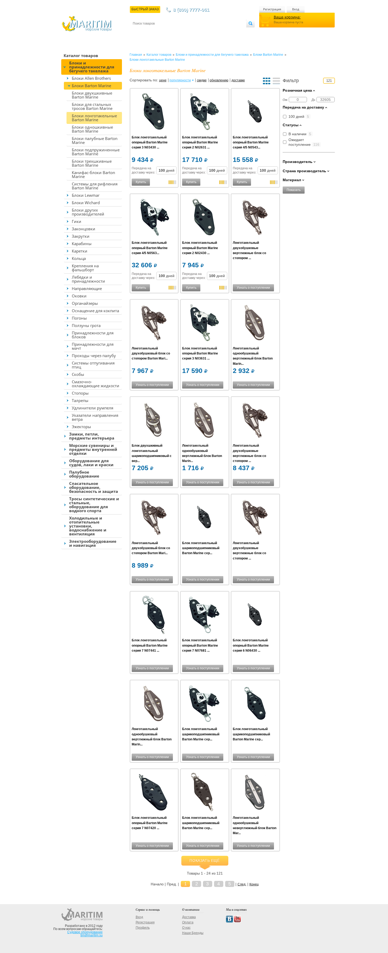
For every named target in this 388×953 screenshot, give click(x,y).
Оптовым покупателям (230, 32)
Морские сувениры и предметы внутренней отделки (93, 449)
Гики (76, 221)
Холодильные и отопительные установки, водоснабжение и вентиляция (87, 525)
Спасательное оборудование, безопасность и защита (93, 487)
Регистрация (272, 9)
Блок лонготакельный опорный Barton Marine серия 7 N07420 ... (150, 823)
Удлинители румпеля (92, 407)
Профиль (143, 927)
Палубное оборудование (84, 474)
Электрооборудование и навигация (92, 543)
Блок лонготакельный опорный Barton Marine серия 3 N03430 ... (150, 142)
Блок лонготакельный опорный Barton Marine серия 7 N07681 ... (200, 645)
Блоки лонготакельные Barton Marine (94, 117)
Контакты (138, 32)
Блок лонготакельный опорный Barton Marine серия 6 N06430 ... (251, 645)
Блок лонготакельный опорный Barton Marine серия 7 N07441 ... (150, 645)
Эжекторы (81, 426)
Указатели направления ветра (95, 417)
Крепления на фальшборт (85, 267)
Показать (294, 190)
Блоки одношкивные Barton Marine (92, 129)
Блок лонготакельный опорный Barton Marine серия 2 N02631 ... (200, 142)
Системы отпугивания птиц (93, 365)
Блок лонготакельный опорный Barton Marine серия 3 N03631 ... (200, 353)
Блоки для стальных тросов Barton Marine (92, 106)
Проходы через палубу (94, 355)
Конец (254, 884)
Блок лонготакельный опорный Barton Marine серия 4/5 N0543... (251, 142)
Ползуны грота (86, 325)
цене (163, 80)
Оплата (176, 32)
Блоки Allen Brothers (91, 78)
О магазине (196, 32)
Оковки (79, 295)
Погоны (79, 318)
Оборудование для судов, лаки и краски (91, 462)
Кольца (79, 258)
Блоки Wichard (86, 202)
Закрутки (80, 236)
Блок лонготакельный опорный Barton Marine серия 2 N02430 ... (200, 248)
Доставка (158, 32)
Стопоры (80, 393)
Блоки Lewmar (86, 195)
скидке (202, 80)
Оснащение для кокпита (95, 310)
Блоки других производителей (88, 212)
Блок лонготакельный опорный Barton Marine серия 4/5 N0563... (150, 248)
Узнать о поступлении (253, 287)
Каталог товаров (81, 55)
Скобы (78, 374)
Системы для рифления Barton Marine (94, 185)
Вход (295, 9)
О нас (186, 927)
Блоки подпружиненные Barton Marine (96, 151)
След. (242, 884)
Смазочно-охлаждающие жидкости (95, 383)
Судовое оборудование (85, 932)
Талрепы (80, 400)
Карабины (82, 243)
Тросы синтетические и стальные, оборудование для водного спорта (94, 504)
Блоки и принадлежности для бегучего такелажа (91, 66)
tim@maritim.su (92, 935)
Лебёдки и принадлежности (88, 279)
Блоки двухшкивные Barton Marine (92, 95)
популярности (180, 80)
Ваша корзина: (287, 17)
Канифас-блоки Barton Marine (93, 174)
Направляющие (87, 288)
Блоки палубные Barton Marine (94, 140)
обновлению (219, 80)
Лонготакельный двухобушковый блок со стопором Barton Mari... (151, 353)
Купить (141, 182)
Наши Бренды (193, 933)
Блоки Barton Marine (91, 85)
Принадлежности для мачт (92, 346)
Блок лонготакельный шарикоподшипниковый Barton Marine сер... (200, 548)
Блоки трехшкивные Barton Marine (92, 163)
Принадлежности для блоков (92, 334)
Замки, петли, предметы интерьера (91, 436)
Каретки (79, 251)
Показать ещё (205, 860)
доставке (238, 80)
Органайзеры (85, 303)
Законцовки (83, 228)
